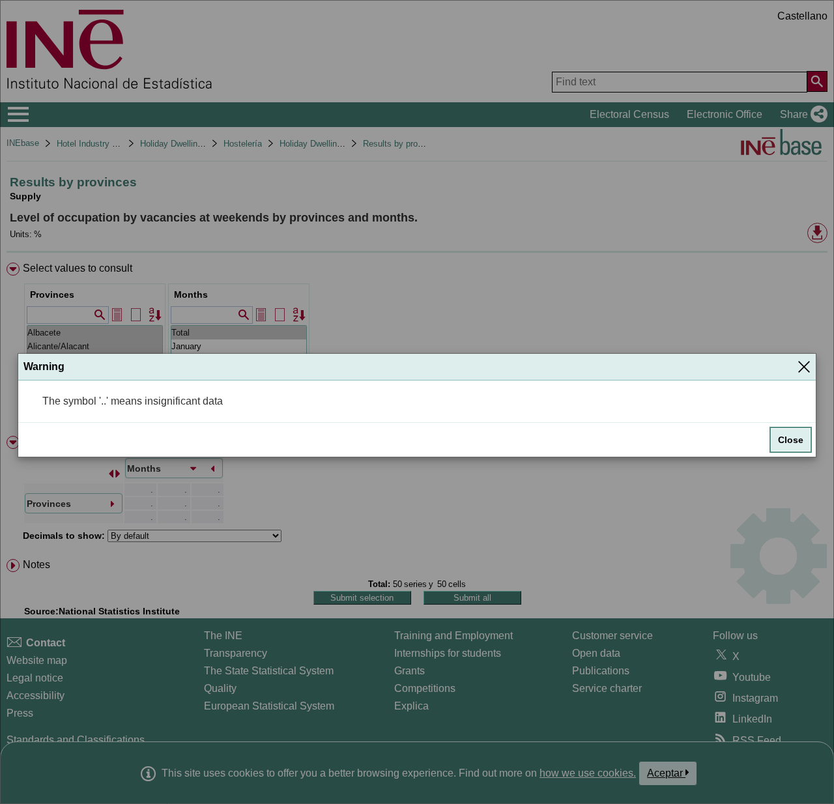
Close (790, 440)
